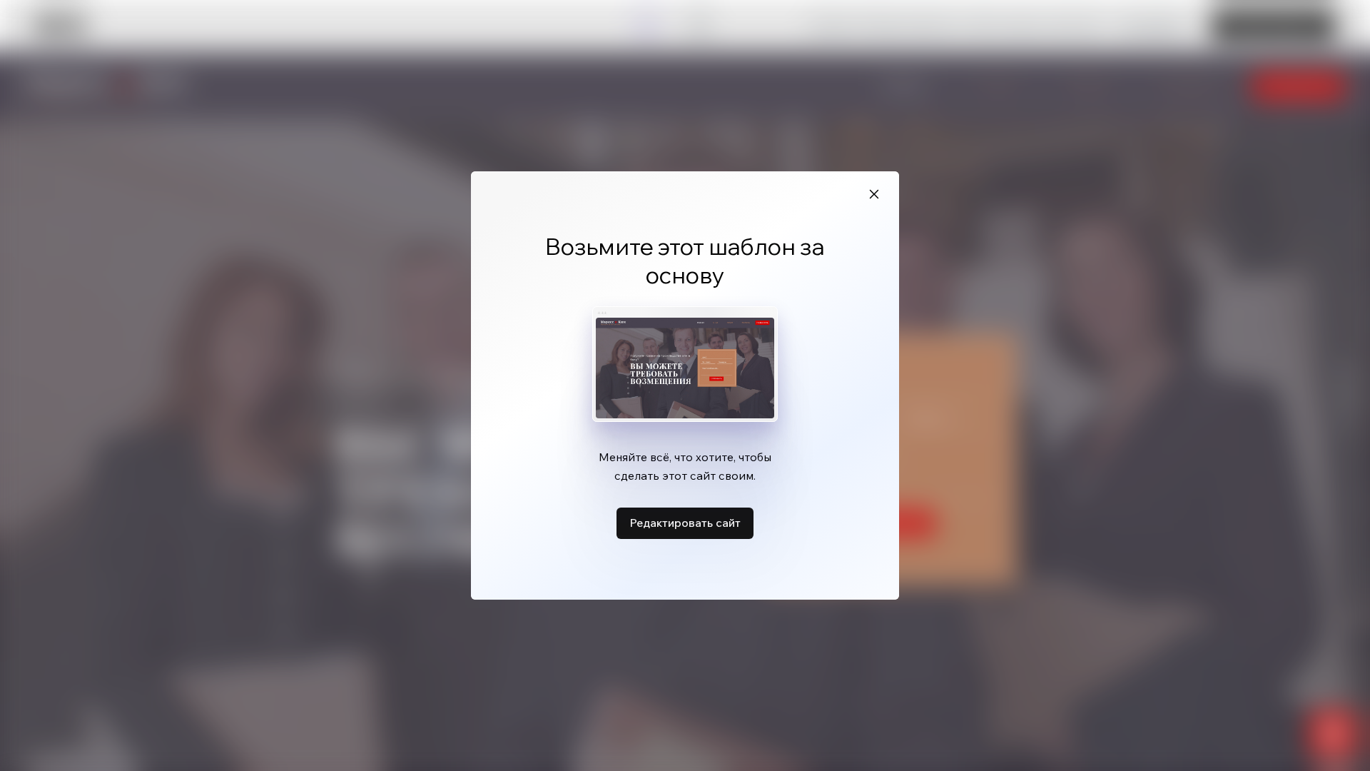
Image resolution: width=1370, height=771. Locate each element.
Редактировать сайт (685, 522)
